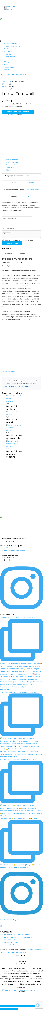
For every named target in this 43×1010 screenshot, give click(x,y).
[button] (21, 41)
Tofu (10, 82)
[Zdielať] (22, 1006)
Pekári (8, 54)
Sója (28, 176)
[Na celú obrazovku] (13, 1006)
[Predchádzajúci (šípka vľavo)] (4, 1009)
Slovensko (31, 183)
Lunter (21, 114)
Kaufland (30, 190)
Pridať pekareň (33, 14)
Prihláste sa (9, 386)
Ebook (6, 64)
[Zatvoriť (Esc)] (31, 1006)
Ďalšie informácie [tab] (12, 160)
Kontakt (6, 70)
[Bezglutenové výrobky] (5, 86)
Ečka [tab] (8, 170)
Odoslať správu (12, 243)
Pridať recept (20, 14)
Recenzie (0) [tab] (10, 165)
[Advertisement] (21, 136)
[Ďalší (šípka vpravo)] (13, 1009)
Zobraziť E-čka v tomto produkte (18, 112)
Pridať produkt (8, 14)
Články (6, 62)
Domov (4, 82)
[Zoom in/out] (4, 1006)
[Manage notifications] (38, 1005)
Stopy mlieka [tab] (11, 167)
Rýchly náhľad (11, 401)
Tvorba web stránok (35, 950)
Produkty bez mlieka (11, 49)
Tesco (36, 190)
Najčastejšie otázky (13, 46)
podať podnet (25, 319)
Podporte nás (9, 67)
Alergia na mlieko (10, 44)
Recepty (7, 59)
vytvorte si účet (23, 386)
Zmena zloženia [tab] (12, 162)
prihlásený (13, 266)
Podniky (7, 51)
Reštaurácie (10, 57)
